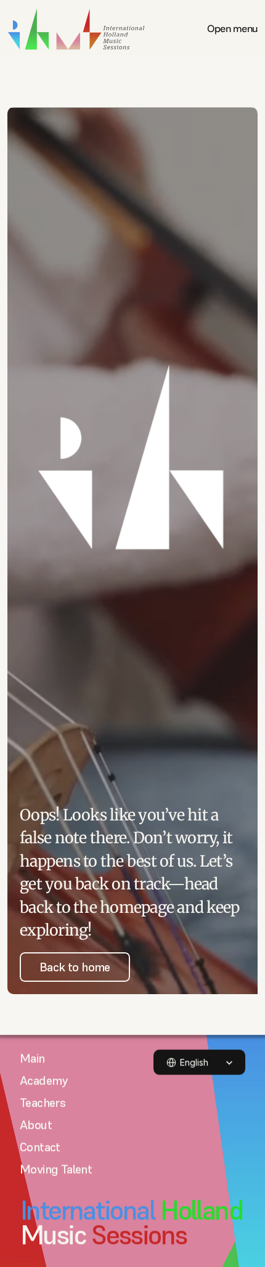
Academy (44, 1080)
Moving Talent (56, 1169)
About (36, 1125)
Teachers (42, 1103)
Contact (40, 1147)
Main (32, 1058)
